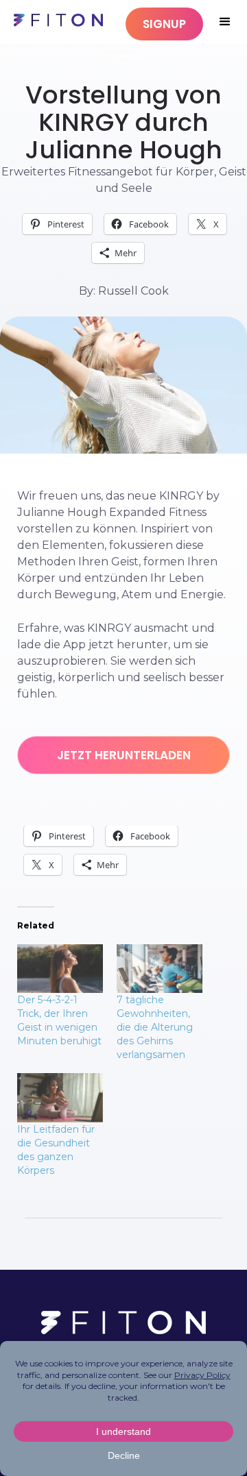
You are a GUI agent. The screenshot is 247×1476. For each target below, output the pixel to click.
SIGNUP (164, 24)
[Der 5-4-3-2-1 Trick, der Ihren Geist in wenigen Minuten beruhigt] (60, 968)
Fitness (123, 56)
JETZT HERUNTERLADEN (124, 755)
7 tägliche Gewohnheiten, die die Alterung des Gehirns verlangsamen (155, 1027)
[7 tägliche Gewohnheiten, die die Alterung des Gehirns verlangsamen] (159, 968)
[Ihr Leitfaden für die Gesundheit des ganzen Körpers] (60, 1097)
